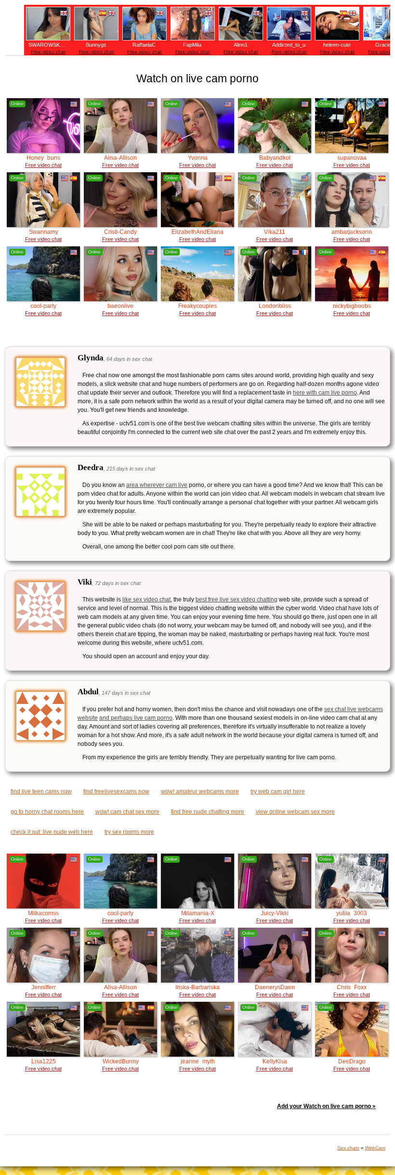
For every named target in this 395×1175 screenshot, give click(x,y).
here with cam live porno (325, 392)
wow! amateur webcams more (200, 791)
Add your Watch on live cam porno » (326, 1106)
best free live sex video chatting (236, 599)
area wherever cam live (156, 485)
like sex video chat (146, 599)
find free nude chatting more (207, 811)
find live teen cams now (41, 791)
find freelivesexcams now (116, 791)
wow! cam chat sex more (127, 811)
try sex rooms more (129, 832)
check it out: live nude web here (52, 832)
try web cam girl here (277, 791)
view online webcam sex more (295, 811)
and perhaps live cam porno (135, 718)
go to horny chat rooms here (47, 811)
